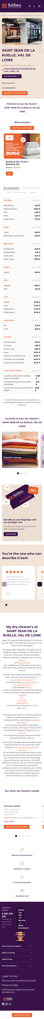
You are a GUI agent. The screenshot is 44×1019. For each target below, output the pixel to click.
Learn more (9, 821)
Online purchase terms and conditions (18, 991)
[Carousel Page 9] (38, 605)
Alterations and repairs (31, 188)
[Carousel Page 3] (26, 473)
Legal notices (10, 976)
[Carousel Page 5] (22, 605)
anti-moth (22, 700)
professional (35, 720)
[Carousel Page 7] (30, 605)
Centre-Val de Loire (25, 15)
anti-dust (22, 695)
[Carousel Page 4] (18, 605)
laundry (22, 660)
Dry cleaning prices (11, 188)
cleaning (23, 723)
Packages (33, 192)
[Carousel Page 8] (34, 605)
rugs (30, 687)
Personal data (10, 985)
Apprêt (24, 708)
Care (9, 192)
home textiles (24, 663)
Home (4, 15)
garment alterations (22, 685)
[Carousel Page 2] (22, 473)
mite (22, 698)
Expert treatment (20, 192)
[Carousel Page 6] (26, 605)
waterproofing (22, 703)
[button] (18, 581)
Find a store (12, 15)
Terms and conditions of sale (19, 980)
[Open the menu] (39, 6)
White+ (35, 705)
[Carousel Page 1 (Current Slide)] (18, 473)
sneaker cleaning (30, 682)
